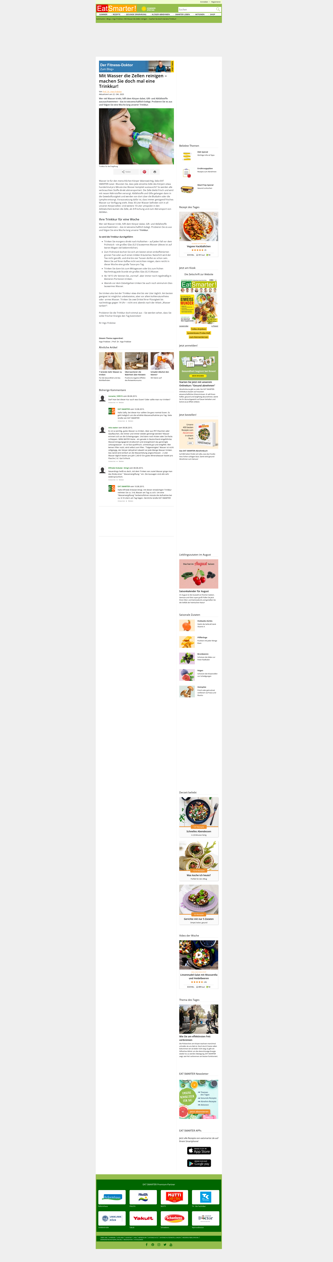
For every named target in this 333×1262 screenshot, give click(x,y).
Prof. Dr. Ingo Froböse (112, 91)
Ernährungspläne (205, 168)
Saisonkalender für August (194, 591)
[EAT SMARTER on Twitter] (165, 1244)
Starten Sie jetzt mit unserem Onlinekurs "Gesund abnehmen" (197, 383)
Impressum (142, 1237)
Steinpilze (201, 687)
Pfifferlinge (202, 637)
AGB (135, 1237)
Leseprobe (183, 326)
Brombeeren (203, 654)
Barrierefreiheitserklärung (111, 1240)
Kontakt (129, 1237)
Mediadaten (128, 1240)
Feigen (200, 670)
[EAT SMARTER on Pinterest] (153, 1244)
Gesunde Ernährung (136, 14)
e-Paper (215, 326)
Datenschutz (153, 1237)
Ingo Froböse (104, 341)
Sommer (103, 14)
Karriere (112, 1237)
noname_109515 (115, 396)
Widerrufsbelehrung (190, 1237)
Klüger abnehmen (161, 14)
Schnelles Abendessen (199, 831)
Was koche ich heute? (199, 875)
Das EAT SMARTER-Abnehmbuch (193, 451)
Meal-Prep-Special (205, 185)
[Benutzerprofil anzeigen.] (111, 413)
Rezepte (116, 14)
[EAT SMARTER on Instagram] (159, 1244)
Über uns (103, 1237)
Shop (212, 14)
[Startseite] (116, 8)
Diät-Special (202, 152)
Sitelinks (120, 1237)
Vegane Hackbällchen (199, 246)
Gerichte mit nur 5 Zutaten (199, 918)
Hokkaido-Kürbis (204, 621)
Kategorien (138, 1240)
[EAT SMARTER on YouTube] (171, 1244)
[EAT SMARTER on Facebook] (146, 1244)
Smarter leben (182, 14)
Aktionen (199, 14)
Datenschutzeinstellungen (170, 1237)
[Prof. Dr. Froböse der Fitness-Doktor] (136, 71)
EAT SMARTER (124, 409)
